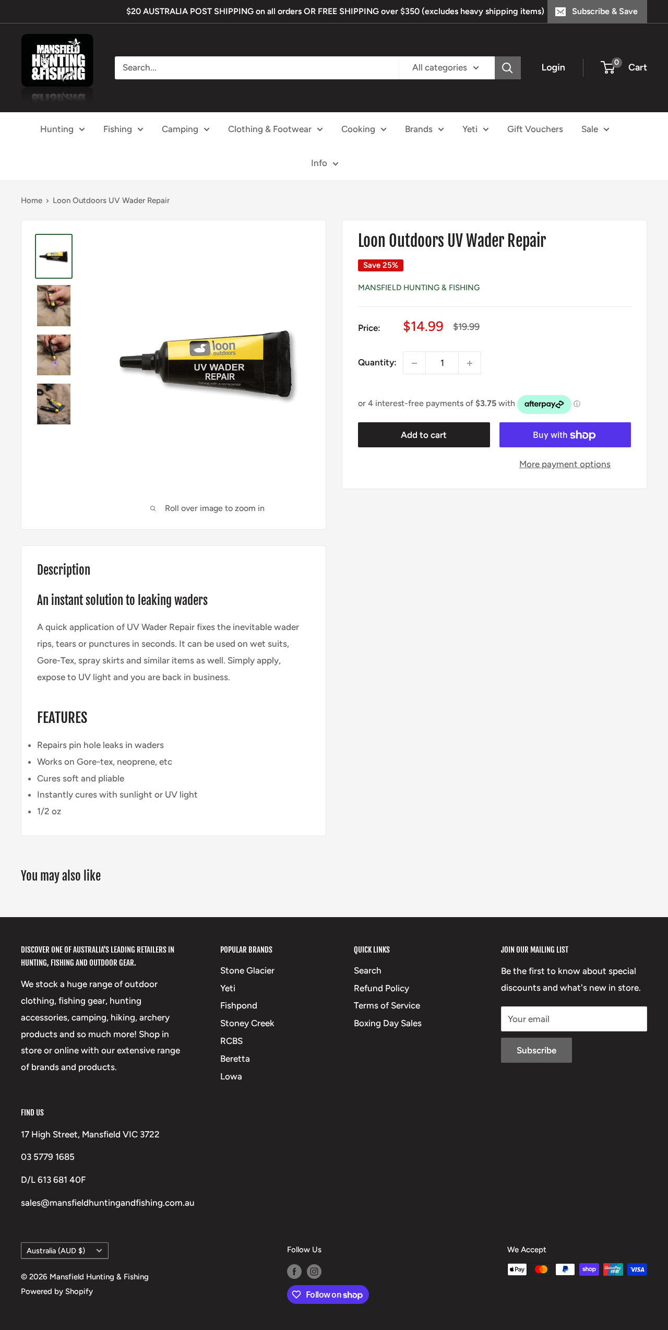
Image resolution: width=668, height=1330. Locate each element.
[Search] (508, 67)
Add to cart (424, 435)
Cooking (358, 128)
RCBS (231, 1041)
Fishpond (238, 1005)
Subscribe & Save (605, 11)
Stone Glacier (247, 970)
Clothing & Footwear (270, 128)
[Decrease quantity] (414, 363)
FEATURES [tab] (62, 718)
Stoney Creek (247, 1023)
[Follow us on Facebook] (294, 1270)
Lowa (231, 1076)
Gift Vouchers (535, 128)
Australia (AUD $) (56, 1250)
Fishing (117, 128)
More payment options (565, 464)
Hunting (57, 128)
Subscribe (536, 1050)
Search (367, 970)
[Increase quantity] (470, 363)
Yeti (470, 128)
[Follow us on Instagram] (314, 1270)
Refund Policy (381, 988)
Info (319, 163)
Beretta (235, 1058)
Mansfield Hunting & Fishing (419, 288)
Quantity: (377, 363)
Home (31, 200)
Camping (180, 128)
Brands (419, 128)
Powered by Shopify (57, 1291)
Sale (589, 128)
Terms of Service (387, 1005)
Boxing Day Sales (388, 1023)
